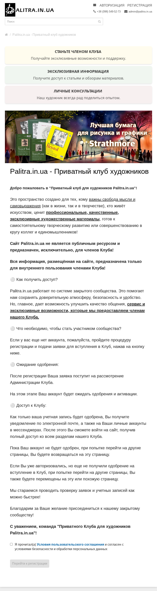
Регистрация (139, 5)
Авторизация (112, 5)
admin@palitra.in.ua (140, 11)
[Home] (6, 34)
